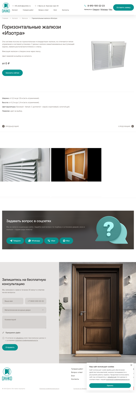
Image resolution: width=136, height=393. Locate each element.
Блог (55, 10)
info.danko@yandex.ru (23, 6)
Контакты (65, 10)
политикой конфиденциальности (117, 379)
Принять (110, 385)
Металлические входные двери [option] (17, 310)
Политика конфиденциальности (49, 388)
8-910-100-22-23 (96, 5)
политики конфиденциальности (26, 340)
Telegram (96, 9)
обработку (20, 338)
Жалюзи (25, 18)
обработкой (112, 377)
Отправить (10, 347)
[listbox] (24, 310)
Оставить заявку (123, 7)
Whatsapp (104, 9)
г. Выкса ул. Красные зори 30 (48, 6)
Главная (5, 18)
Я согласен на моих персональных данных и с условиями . (26, 339)
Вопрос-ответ (44, 10)
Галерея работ (28, 10)
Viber (53, 241)
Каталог (15, 10)
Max (110, 9)
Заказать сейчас (12, 73)
